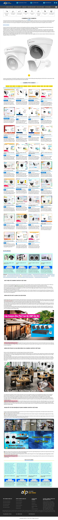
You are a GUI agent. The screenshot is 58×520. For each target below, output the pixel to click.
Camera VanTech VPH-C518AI (33, 222)
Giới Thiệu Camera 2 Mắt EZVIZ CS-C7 (9, 263)
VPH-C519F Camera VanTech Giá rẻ (21, 241)
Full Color (29, 86)
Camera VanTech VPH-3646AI (33, 170)
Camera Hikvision (19, 500)
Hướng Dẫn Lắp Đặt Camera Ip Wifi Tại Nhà (41, 277)
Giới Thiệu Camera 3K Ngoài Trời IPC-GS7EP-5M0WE (42, 275)
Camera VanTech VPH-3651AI (46, 170)
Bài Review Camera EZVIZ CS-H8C (46, 263)
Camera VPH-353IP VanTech (21, 170)
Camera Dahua (18, 503)
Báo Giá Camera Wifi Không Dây (33, 476)
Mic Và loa (7, 86)
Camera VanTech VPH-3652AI (9, 187)
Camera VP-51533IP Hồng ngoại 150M (33, 117)
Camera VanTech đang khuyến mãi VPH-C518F (46, 223)
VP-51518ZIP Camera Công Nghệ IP (21, 117)
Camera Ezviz (18, 508)
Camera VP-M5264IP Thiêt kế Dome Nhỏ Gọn (33, 241)
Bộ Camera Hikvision (6, 501)
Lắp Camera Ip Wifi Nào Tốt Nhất (27, 275)
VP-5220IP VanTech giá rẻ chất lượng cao (9, 135)
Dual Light (19, 86)
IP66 (11, 86)
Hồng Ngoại (25, 86)
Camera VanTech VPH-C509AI (21, 222)
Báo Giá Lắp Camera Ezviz (10, 475)
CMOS (47, 86)
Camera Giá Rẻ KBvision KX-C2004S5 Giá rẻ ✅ (14, 275)
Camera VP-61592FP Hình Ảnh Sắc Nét (46, 153)
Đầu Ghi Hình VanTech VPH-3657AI (20, 204)
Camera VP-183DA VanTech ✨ (33, 98)
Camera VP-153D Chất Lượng (9, 98)
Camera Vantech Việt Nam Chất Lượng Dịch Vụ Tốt (13, 87)
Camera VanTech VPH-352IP (8, 170)
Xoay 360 (50, 86)
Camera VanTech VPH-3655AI (46, 187)
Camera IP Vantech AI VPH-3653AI (22, 187)
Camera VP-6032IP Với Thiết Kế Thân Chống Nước (33, 153)
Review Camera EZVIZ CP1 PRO (21, 263)
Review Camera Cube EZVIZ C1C (34, 263)
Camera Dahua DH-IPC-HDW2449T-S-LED (39, 274)
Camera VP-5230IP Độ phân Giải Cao (21, 135)
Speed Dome (34, 86)
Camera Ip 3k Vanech (29, 18)
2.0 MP (42, 86)
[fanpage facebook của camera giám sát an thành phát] (54, 2)
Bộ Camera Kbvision (6, 502)
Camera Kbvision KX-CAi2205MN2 (26, 274)
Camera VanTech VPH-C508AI (9, 222)
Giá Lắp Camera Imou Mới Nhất (22, 476)
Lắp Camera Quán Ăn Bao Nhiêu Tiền (46, 476)
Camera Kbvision (19, 502)
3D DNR (14, 86)
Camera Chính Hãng (10, 6)
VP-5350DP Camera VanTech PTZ (34, 134)
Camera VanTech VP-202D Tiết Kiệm (46, 99)
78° (21, 86)
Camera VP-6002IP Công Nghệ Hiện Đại (9, 153)
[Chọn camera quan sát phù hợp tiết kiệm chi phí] (54, 13)
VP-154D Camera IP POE (20, 98)
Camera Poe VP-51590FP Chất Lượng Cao (46, 117)
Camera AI (33, 501)
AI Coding (38, 86)
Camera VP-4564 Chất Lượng (9, 116)
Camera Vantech (19, 505)
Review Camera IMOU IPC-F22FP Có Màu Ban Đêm (26, 277)
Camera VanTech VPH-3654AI (33, 187)
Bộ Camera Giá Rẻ (6, 507)
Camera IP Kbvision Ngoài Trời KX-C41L (14, 274)
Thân (44, 86)
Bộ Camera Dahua (6, 504)
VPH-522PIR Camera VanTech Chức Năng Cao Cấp (33, 205)
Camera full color (35, 508)
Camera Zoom (34, 504)
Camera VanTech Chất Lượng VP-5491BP (46, 135)
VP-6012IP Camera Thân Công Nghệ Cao (21, 153)
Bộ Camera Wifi (6, 505)
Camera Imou (18, 506)
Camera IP (33, 503)
